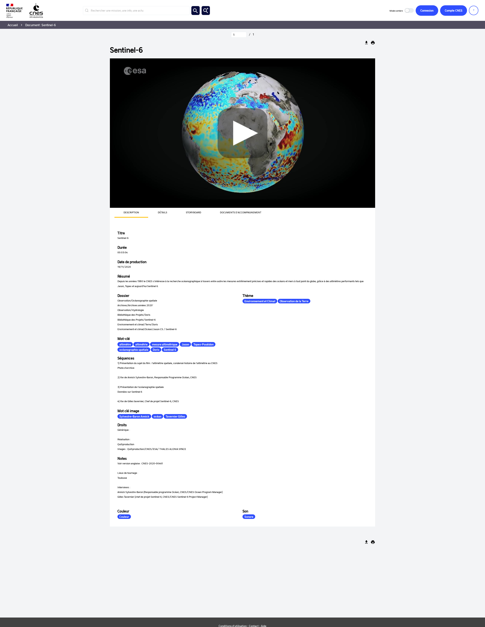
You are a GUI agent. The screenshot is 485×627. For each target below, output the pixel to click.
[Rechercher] (195, 10)
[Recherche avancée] (206, 10)
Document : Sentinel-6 (40, 25)
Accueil (13, 25)
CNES (453, 10)
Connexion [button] (426, 10)
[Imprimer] (373, 42)
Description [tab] (131, 212)
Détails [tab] (162, 212)
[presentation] (127, 213)
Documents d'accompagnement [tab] (240, 212)
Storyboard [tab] (193, 212)
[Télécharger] (366, 42)
